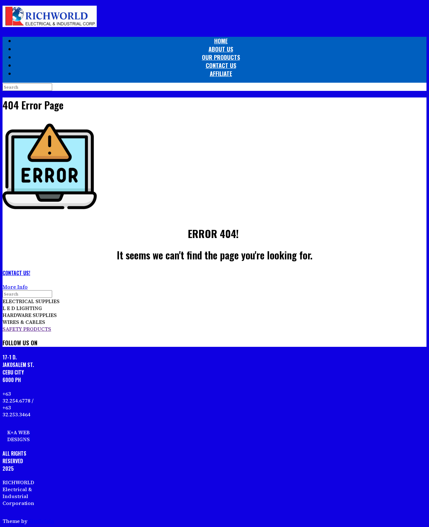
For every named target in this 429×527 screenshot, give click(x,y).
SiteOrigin (41, 521)
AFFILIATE (221, 73)
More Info (15, 286)
